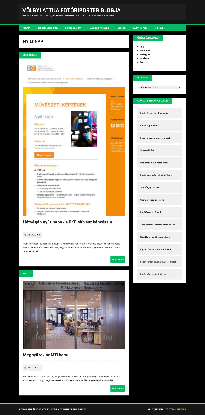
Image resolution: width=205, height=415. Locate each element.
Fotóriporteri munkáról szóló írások (158, 261)
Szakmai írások (148, 150)
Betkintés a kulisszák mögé (154, 162)
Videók (121, 27)
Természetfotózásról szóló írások (157, 224)
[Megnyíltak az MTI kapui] (74, 347)
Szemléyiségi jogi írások (152, 199)
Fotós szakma (73, 27)
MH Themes (179, 409)
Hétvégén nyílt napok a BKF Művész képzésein (67, 222)
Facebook (145, 50)
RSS (142, 46)
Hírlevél (159, 27)
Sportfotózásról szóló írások (155, 236)
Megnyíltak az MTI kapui (46, 355)
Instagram (145, 54)
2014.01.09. (34, 234)
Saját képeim (140, 27)
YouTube (144, 58)
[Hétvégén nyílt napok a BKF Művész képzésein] (74, 214)
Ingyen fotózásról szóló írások (155, 249)
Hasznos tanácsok (99, 27)
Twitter (144, 62)
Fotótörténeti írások (150, 212)
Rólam (26, 27)
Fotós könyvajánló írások (153, 274)
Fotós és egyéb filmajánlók (154, 113)
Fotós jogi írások (148, 125)
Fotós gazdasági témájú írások (156, 175)
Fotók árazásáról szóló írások (155, 137)
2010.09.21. (34, 367)
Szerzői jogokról (48, 27)
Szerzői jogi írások (149, 187)
